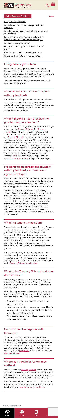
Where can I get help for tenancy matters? (23, 56)
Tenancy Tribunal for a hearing (23, 263)
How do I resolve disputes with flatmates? (23, 52)
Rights (7, 416)
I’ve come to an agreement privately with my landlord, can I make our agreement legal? (24, 38)
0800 (36, 416)
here (15, 156)
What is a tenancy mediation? (17, 43)
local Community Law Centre (32, 387)
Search (47, 6)
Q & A (22, 416)
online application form (18, 158)
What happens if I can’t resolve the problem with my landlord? (26, 32)
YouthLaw (22, 5)
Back (52, 16)
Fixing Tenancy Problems (15, 21)
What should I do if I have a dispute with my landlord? (23, 26)
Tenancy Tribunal (25, 129)
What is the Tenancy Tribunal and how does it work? (24, 47)
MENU (53, 4)
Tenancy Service (28, 370)
